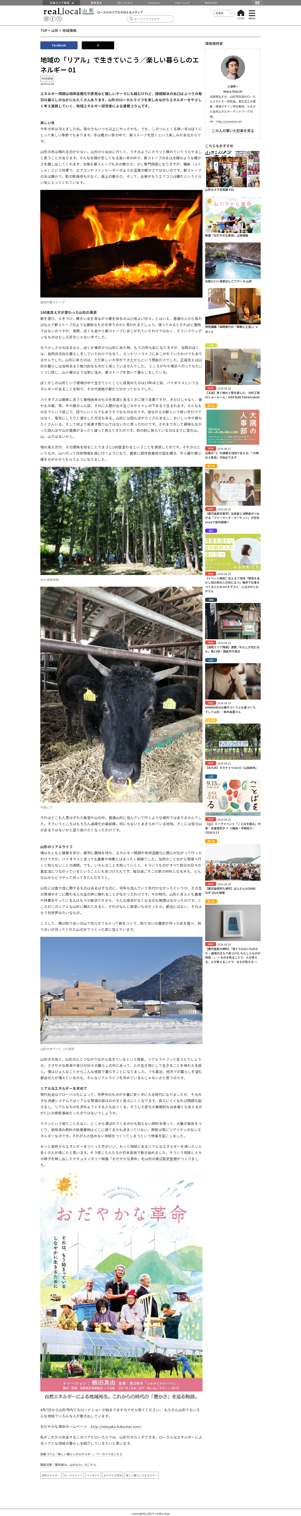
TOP (43, 30)
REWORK (211, 2)
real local (182, 2)
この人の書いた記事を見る (233, 130)
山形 (54, 30)
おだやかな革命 (113, 1475)
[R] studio (125, 2)
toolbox (154, 2)
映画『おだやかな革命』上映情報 (226, 235)
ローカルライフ (73, 1475)
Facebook (59, 45)
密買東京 (96, 2)
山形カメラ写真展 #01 (219, 189)
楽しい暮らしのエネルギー (142, 1475)
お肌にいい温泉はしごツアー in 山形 (228, 281)
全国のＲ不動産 (61, 2)
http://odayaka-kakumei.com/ (116, 1426)
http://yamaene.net (229, 121)
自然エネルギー (51, 1475)
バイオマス (93, 1475)
